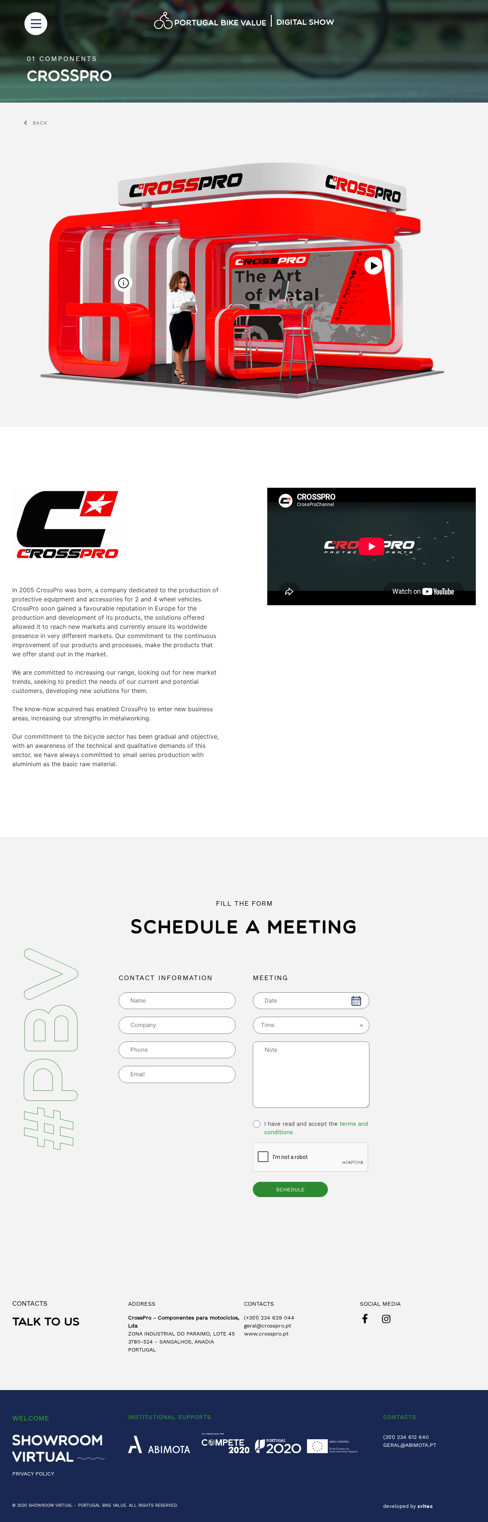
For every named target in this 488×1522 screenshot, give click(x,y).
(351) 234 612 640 (406, 1437)
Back (40, 123)
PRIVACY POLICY (33, 1474)
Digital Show (305, 23)
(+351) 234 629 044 (269, 1318)
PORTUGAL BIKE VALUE (102, 1505)
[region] (244, 51)
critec (425, 1506)
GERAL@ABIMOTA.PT (409, 1445)
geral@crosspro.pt (267, 1326)
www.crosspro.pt (266, 1334)
